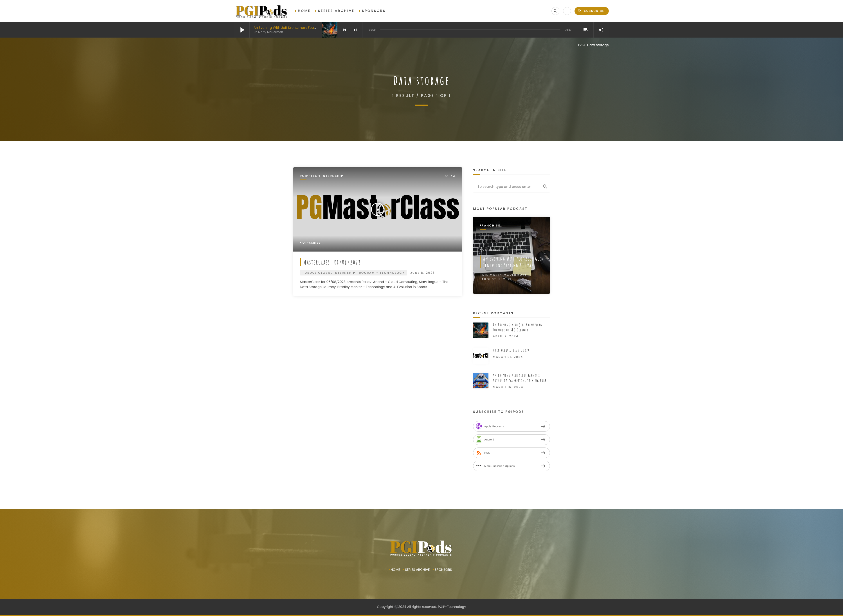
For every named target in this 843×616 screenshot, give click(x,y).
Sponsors (374, 11)
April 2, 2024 (506, 336)
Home (304, 11)
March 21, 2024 (508, 357)
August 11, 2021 (496, 279)
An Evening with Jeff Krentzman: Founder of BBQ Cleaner (301, 27)
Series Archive (336, 11)
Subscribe (591, 11)
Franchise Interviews (491, 226)
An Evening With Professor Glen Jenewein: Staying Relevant (513, 261)
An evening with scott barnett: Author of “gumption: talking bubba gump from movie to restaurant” (520, 378)
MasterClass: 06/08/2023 (332, 262)
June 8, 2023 (422, 273)
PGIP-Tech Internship (321, 176)
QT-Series (312, 243)
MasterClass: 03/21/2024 (511, 350)
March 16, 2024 (508, 387)
